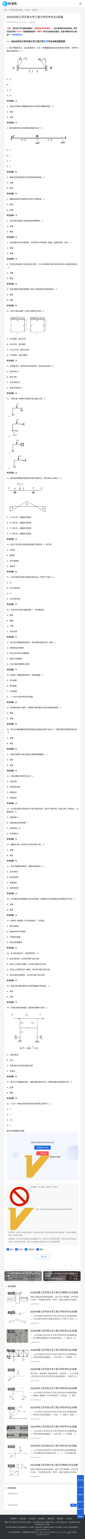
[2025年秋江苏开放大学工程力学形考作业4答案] (17, 1393)
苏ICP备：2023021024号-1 (58, 1532)
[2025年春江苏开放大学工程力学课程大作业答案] (17, 1470)
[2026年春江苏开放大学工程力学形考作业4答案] (17, 1317)
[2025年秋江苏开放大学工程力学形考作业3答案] (17, 1412)
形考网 (15, 1532)
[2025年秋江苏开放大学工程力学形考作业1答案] (17, 1451)
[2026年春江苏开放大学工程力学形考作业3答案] (17, 1336)
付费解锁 (42, 1147)
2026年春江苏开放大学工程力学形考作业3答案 (53, 1331)
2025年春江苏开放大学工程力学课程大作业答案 (54, 1465)
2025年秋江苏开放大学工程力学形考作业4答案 (53, 1388)
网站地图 (41, 1519)
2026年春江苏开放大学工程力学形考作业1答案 (53, 1369)
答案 (41, 1249)
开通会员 (43, 1153)
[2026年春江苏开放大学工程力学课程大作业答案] (17, 1297)
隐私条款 (60, 1519)
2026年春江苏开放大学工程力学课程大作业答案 (54, 1292)
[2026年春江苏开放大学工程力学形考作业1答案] (17, 1374)
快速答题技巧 (17, 35)
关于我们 (69, 1519)
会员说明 (32, 1519)
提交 (73, 1505)
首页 (5, 10)
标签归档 (23, 1519)
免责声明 (13, 1519)
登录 (9, 1505)
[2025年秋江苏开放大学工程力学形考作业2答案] (17, 1431)
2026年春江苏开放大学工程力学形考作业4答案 (53, 1311)
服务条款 (51, 1519)
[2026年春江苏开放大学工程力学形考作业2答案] (17, 1355)
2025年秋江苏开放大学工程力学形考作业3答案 (53, 1407)
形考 (46, 41)
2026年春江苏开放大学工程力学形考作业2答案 (53, 1350)
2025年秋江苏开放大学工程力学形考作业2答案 (53, 1426)
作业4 (20, 1249)
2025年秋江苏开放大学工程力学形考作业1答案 (53, 1446)
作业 (11, 1249)
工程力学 (32, 22)
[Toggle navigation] (80, 4)
